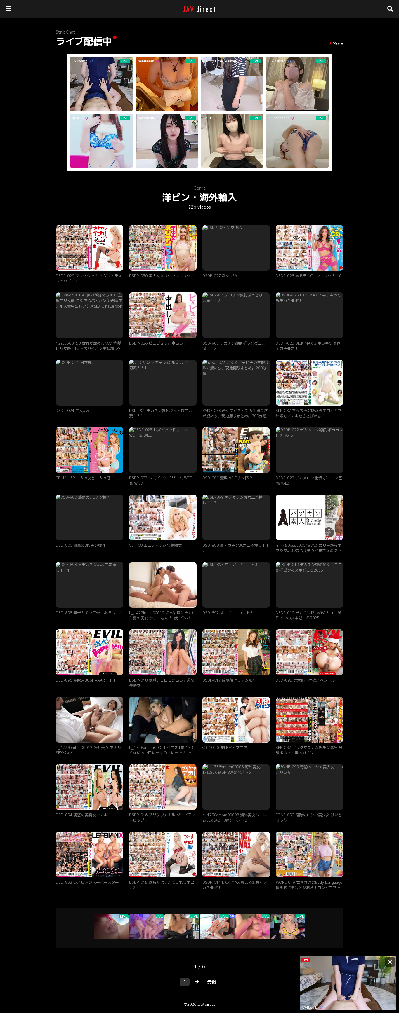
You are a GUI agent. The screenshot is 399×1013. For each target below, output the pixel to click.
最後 (211, 982)
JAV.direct (206, 1004)
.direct (199, 9)
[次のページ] (197, 982)
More (338, 43)
